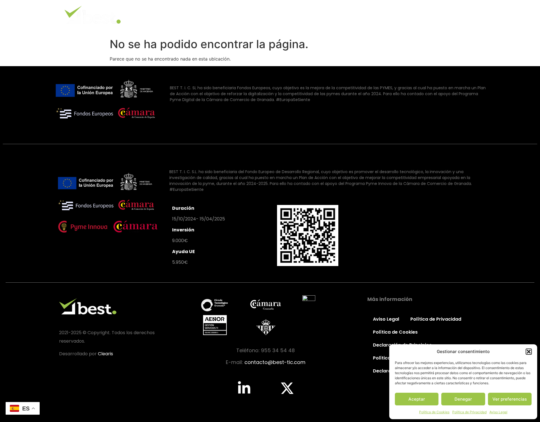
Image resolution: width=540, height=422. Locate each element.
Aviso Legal (498, 412)
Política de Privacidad (469, 412)
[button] (529, 351)
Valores (362, 15)
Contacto (465, 15)
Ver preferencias (509, 399)
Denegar (463, 399)
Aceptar (416, 399)
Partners (430, 15)
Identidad (328, 15)
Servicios (395, 15)
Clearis (105, 353)
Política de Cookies (434, 412)
